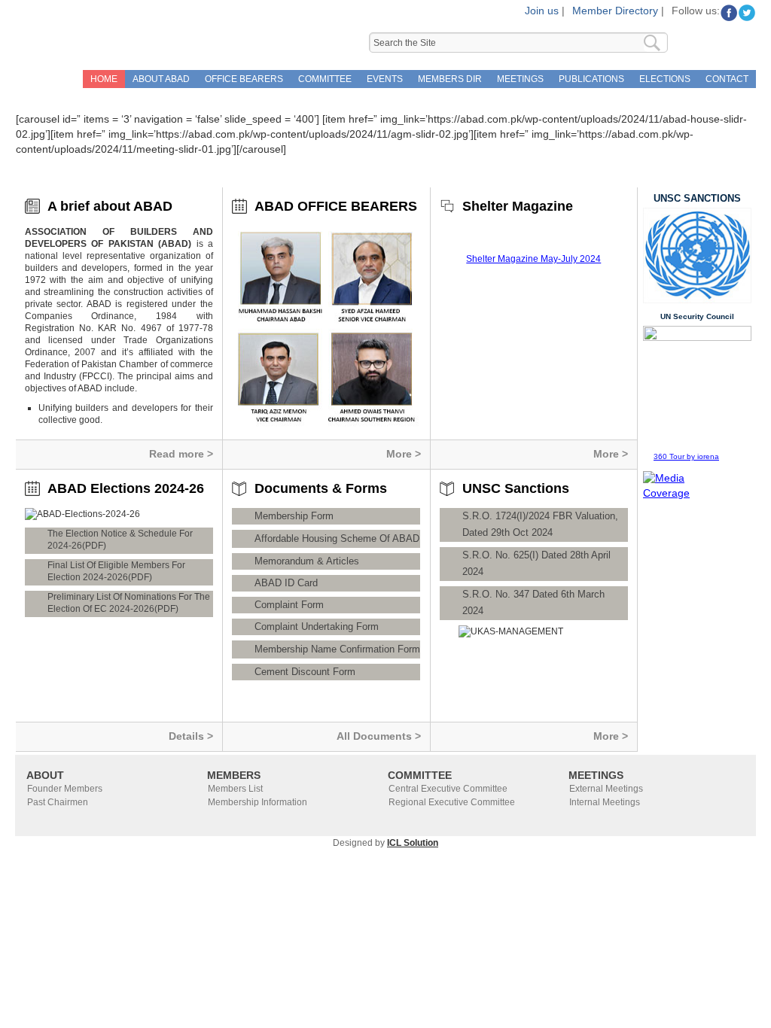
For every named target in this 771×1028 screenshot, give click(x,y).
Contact (726, 79)
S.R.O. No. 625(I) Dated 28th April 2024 (536, 563)
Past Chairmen (57, 802)
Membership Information (257, 802)
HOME (103, 79)
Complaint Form (289, 604)
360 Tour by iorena (686, 456)
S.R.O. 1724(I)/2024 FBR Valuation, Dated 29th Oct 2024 (540, 524)
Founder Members (64, 788)
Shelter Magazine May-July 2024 (533, 259)
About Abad (161, 79)
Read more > (181, 454)
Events (385, 79)
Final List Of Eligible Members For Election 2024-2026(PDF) (116, 571)
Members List (235, 788)
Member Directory (615, 11)
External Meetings (606, 788)
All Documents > (379, 736)
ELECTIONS (664, 79)
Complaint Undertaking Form (316, 626)
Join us (542, 11)
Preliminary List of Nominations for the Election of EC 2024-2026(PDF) (128, 603)
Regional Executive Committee (452, 802)
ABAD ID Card (286, 583)
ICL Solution (412, 843)
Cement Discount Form (304, 671)
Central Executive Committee (448, 788)
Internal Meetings (604, 802)
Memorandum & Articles (306, 561)
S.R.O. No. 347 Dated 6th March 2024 (533, 602)
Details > (191, 736)
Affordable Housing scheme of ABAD (336, 538)
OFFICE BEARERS (244, 79)
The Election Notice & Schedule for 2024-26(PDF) (120, 539)
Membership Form (294, 516)
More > (403, 454)
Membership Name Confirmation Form (337, 649)
